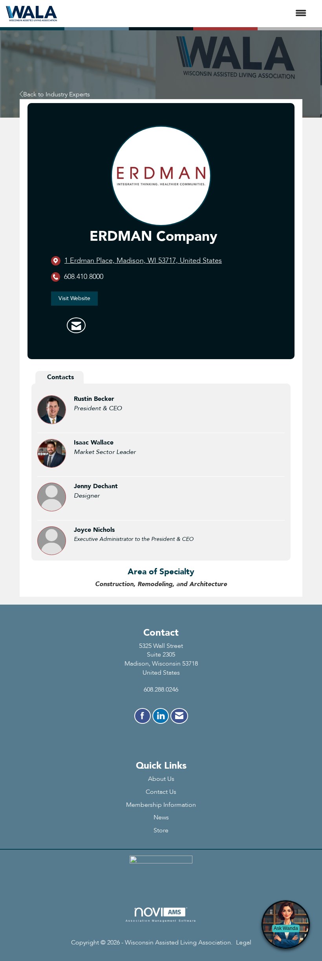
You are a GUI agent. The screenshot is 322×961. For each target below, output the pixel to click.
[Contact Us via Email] (179, 716)
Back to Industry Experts (56, 94)
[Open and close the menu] (185, 13)
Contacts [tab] (60, 377)
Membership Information (161, 805)
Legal (243, 942)
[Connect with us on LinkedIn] (160, 716)
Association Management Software (161, 920)
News (161, 817)
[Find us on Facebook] (142, 716)
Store (161, 830)
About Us (161, 779)
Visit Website (74, 298)
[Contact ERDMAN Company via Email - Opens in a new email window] (76, 325)
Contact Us (161, 792)
